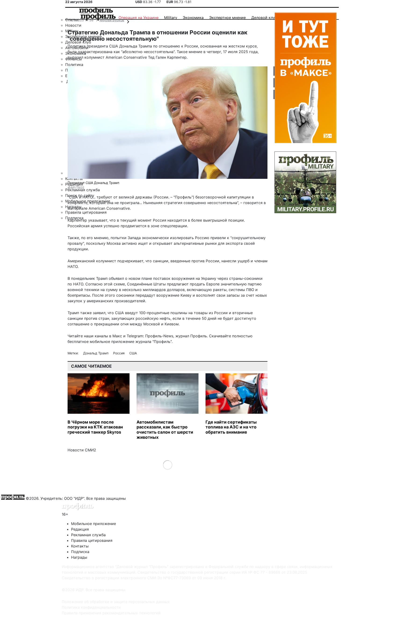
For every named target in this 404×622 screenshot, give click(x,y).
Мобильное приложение (93, 523)
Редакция (80, 529)
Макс (117, 336)
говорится (253, 202)
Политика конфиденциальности (91, 607)
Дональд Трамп (96, 353)
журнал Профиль (191, 336)
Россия (119, 353)
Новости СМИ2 (82, 450)
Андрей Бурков (112, 20)
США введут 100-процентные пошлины (151, 312)
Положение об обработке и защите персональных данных (116, 601)
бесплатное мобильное (89, 341)
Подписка (80, 551)
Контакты (80, 546)
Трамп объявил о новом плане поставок (133, 278)
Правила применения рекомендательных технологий (111, 613)
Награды (79, 557)
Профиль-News (159, 336)
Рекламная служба (88, 534)
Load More (167, 464)
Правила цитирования (91, 540)
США (133, 353)
